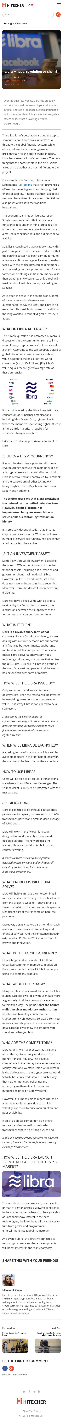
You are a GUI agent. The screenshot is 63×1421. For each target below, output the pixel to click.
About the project (31, 1411)
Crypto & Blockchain (17, 23)
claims (28, 184)
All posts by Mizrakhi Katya (15, 1313)
